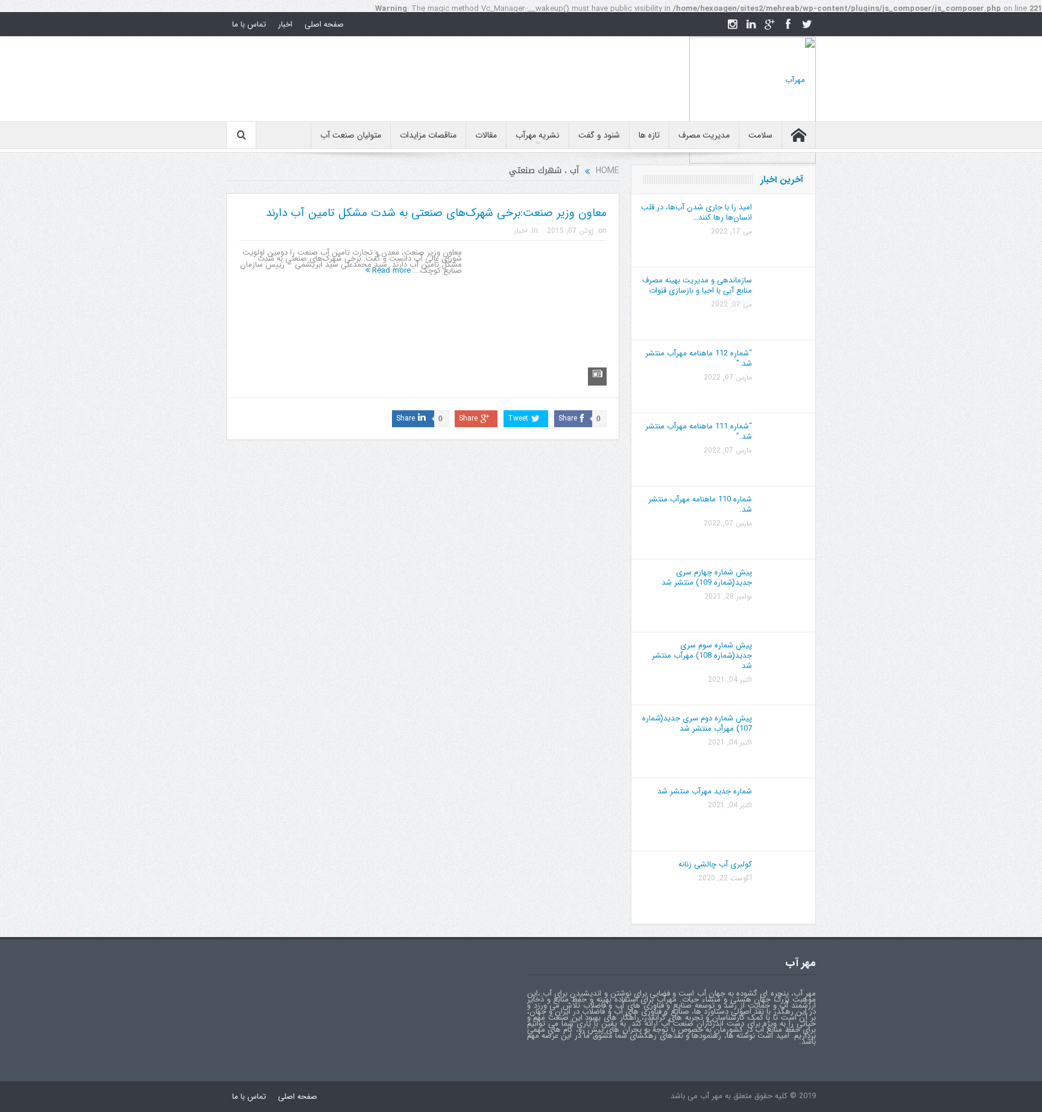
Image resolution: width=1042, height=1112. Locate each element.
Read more (390, 270)
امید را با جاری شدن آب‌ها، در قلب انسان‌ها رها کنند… (696, 212)
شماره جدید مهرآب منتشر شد (704, 791)
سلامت (760, 135)
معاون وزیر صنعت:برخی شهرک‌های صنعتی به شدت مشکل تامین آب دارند (436, 213)
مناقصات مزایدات (428, 135)
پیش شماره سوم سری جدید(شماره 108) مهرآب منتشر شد (702, 655)
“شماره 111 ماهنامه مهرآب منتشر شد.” (698, 431)
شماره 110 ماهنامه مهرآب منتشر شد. (700, 504)
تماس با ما (249, 24)
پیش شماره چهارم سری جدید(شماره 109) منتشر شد (707, 577)
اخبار (285, 24)
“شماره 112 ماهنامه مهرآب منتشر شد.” (698, 358)
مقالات (486, 135)
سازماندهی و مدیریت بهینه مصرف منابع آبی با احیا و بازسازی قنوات (697, 285)
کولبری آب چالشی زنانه (715, 864)
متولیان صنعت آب (350, 135)
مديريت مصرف (704, 135)
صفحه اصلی (324, 24)
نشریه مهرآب (538, 135)
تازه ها (649, 135)
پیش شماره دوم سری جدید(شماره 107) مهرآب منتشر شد (697, 723)
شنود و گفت (599, 135)
